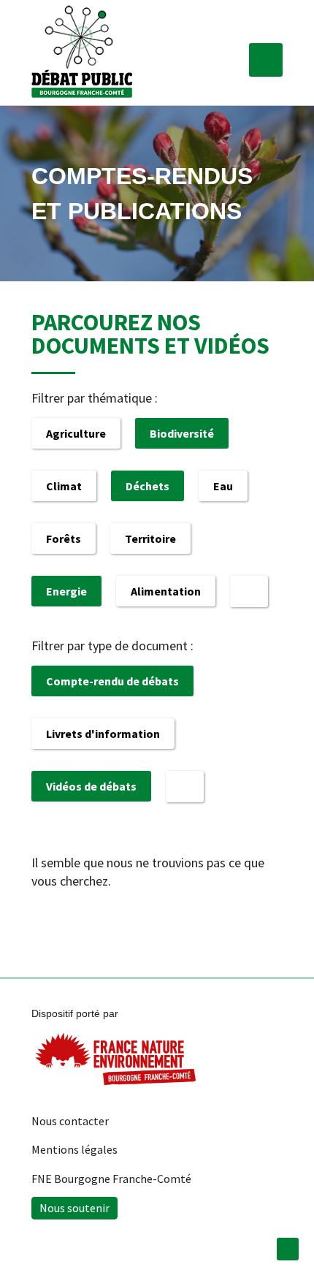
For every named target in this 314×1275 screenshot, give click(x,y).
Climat (64, 486)
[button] (266, 60)
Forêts (63, 538)
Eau (223, 486)
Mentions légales (74, 1149)
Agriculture (76, 433)
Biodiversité (182, 433)
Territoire (150, 538)
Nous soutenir (74, 1207)
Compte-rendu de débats (112, 681)
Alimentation (166, 591)
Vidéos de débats (91, 786)
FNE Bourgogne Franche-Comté (111, 1178)
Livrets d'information (103, 733)
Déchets (147, 486)
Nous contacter (70, 1121)
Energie (66, 591)
